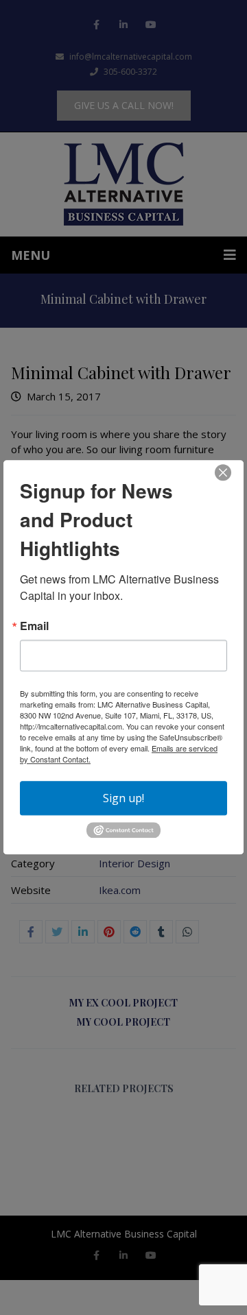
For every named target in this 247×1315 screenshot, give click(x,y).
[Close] (223, 472)
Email (34, 625)
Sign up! (123, 798)
